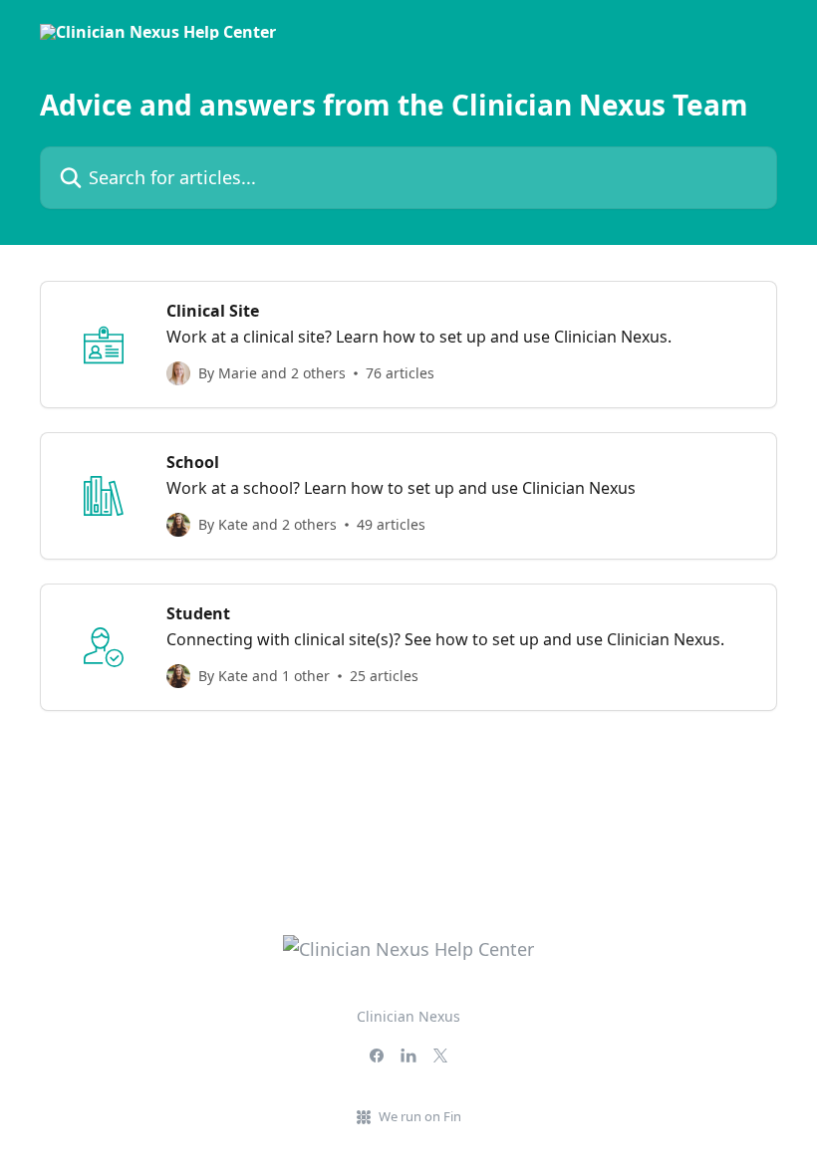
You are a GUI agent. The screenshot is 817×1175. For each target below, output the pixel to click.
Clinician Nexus (408, 1016)
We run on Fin (420, 1116)
